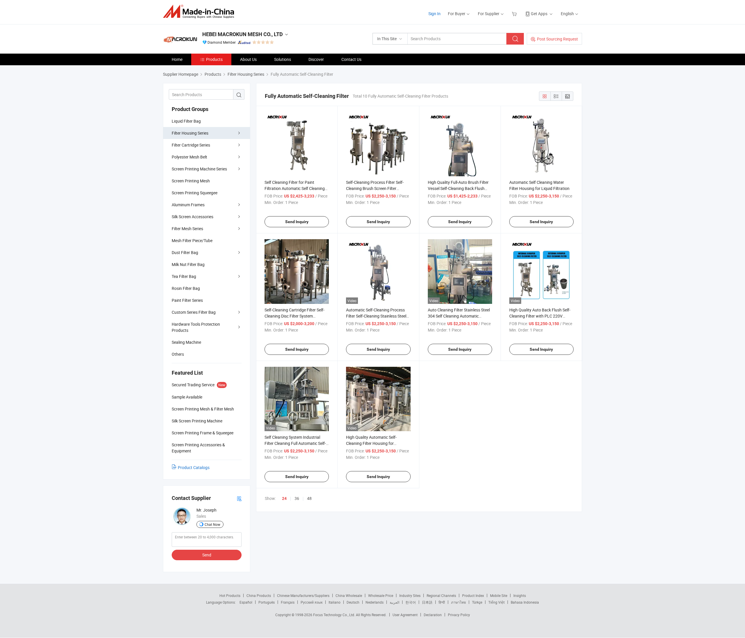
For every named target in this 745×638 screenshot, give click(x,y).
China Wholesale (349, 595)
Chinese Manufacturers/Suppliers (303, 595)
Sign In (434, 13)
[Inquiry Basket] (515, 13)
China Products (258, 595)
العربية (394, 602)
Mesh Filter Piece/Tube (192, 240)
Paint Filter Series (187, 300)
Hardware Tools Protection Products (196, 327)
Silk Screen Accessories (192, 216)
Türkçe (477, 602)
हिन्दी (442, 602)
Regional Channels (441, 595)
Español (246, 602)
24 (284, 498)
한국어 (410, 602)
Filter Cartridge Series (191, 145)
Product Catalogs (194, 467)
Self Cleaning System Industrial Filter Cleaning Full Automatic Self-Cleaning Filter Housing (295, 443)
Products (214, 59)
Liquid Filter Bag (186, 121)
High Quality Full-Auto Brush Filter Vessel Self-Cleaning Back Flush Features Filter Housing (458, 188)
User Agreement (405, 614)
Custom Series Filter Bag (194, 312)
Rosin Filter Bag (186, 288)
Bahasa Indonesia (525, 602)
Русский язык (311, 602)
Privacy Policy (459, 614)
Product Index (473, 595)
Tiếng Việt (496, 602)
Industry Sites (410, 595)
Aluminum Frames (188, 204)
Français (288, 602)
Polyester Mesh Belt (189, 157)
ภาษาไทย (458, 602)
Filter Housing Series (190, 133)
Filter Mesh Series (187, 228)
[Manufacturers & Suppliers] (200, 11)
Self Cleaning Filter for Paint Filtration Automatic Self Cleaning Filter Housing (295, 188)
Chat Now (212, 524)
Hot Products (229, 595)
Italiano (334, 602)
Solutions (282, 59)
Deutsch (353, 602)
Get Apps (539, 13)
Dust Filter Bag (185, 252)
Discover (316, 59)
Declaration (433, 614)
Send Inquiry (296, 221)
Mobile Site (498, 595)
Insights (519, 595)
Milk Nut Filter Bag (188, 264)
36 (297, 498)
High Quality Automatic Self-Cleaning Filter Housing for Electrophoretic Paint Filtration (373, 443)
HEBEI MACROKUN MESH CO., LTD (242, 34)
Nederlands (375, 602)
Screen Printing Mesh (191, 181)
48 (309, 498)
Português (266, 602)
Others (178, 354)
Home (177, 59)
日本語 (427, 602)
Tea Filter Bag (184, 276)
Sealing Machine (186, 342)
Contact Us (351, 59)
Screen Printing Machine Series (199, 169)
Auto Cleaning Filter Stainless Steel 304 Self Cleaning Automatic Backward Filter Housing (459, 316)
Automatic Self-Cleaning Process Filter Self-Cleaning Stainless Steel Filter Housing (376, 316)
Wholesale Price (380, 595)
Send (206, 555)
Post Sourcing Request (557, 39)
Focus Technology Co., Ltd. (334, 614)
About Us (248, 59)
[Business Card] (239, 498)
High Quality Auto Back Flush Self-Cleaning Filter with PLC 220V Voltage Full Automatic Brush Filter (540, 316)
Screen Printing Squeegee (194, 192)
